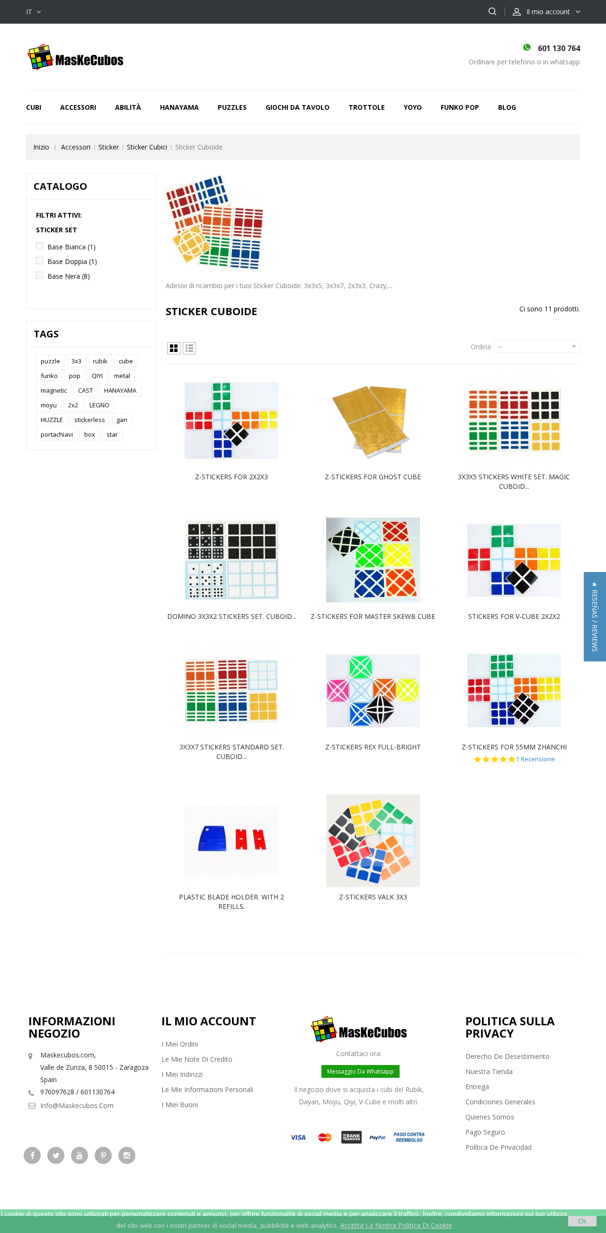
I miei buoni (179, 1104)
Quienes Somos (489, 1116)
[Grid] (173, 348)
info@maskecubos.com (77, 1105)
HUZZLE (52, 419)
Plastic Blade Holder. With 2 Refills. (231, 901)
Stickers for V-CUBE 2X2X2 (514, 616)
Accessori (78, 107)
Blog (507, 107)
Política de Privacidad (498, 1147)
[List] (189, 348)
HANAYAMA (179, 107)
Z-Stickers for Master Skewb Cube (373, 616)
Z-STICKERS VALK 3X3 (373, 896)
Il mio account (208, 1021)
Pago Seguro (485, 1131)
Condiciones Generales (500, 1101)
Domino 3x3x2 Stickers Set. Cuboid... (231, 616)
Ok (582, 1221)
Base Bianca (71, 246)
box (89, 434)
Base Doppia (72, 261)
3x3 (76, 361)
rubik (100, 361)
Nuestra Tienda (489, 1071)
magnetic (54, 390)
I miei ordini (179, 1043)
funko (49, 375)
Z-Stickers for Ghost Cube (373, 476)
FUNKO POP (460, 107)
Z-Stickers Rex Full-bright (373, 746)
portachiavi (57, 434)
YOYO (413, 107)
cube (126, 361)
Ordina (481, 346)
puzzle (50, 361)
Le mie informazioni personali (207, 1089)
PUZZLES (232, 107)
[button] (595, 616)
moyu (49, 405)
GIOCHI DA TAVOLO (298, 107)
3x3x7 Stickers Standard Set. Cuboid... (231, 751)
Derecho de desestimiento (507, 1056)
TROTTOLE (366, 107)
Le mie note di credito (196, 1059)
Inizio (41, 146)
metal (122, 375)
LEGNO (99, 405)
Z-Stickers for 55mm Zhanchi (514, 746)
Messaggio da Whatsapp (360, 1071)
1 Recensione (535, 759)
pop (74, 375)
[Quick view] (241, 420)
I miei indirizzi (182, 1074)
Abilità (128, 107)
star (112, 434)
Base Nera (68, 276)
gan (121, 419)
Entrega (477, 1086)
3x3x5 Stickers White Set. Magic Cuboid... (514, 481)
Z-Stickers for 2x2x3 (231, 476)
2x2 (73, 405)
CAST (85, 390)
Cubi (33, 107)
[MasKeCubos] (75, 56)
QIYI (97, 375)
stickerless (89, 419)
